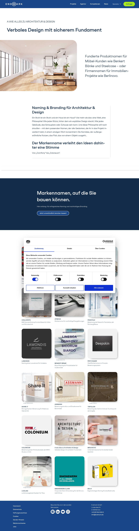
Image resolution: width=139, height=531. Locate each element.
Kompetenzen (95, 4)
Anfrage (129, 4)
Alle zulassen (98, 288)
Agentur (83, 4)
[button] (116, 4)
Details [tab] (69, 248)
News (106, 4)
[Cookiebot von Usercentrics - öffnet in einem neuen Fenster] (104, 241)
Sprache (116, 4)
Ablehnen (40, 288)
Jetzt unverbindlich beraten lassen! (53, 213)
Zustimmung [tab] (39, 248)
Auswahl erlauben (69, 288)
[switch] (58, 279)
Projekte (73, 4)
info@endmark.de (97, 515)
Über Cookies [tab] (100, 248)
